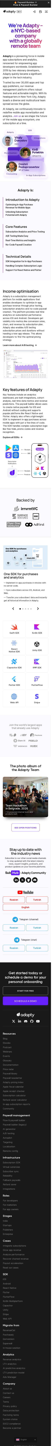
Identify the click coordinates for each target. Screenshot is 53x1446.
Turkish (37, 899)
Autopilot (7, 1137)
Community (8, 1107)
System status (10, 1418)
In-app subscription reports (16, 1103)
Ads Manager (9, 1376)
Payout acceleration (13, 1262)
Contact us (8, 1392)
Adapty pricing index (13, 1081)
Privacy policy (10, 1405)
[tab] (20, 609)
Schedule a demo (25, 1000)
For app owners (10, 1208)
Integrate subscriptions (14, 1244)
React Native (9, 1287)
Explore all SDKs (11, 437)
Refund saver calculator (15, 1099)
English (25, 906)
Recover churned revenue (16, 1257)
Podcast (7, 1046)
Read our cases (10, 1266)
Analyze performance (13, 1253)
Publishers (8, 1228)
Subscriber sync (11, 1170)
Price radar (8, 1068)
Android (7, 1282)
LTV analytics (9, 1363)
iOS (4, 1278)
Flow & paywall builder (14, 1119)
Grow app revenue (12, 1249)
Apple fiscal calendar (13, 1085)
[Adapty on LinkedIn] (16, 879)
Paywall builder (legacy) (15, 1123)
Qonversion (8, 1338)
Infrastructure (11, 1157)
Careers (6, 1396)
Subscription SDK (11, 1161)
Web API (7, 1317)
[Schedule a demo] (40, 12)
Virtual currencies (11, 1166)
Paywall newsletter (12, 1077)
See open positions (26, 827)
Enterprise (8, 1233)
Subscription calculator (14, 1094)
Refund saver (9, 1183)
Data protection (11, 1409)
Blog (5, 1037)
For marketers (10, 1204)
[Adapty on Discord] (35, 879)
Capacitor (8, 1304)
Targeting (7, 1141)
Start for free (25, 990)
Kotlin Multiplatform (13, 1300)
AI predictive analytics (14, 1367)
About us (7, 1387)
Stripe (6, 1313)
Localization (9, 1145)
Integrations (9, 1188)
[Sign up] (34, 12)
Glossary (7, 1059)
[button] (6, 794)
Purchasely (8, 1333)
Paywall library (10, 1072)
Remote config (10, 1150)
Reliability (7, 1174)
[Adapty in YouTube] (38, 1020)
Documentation (10, 1064)
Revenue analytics (12, 1358)
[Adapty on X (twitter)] (22, 879)
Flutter (6, 1291)
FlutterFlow (8, 1296)
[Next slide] (38, 609)
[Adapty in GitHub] (32, 1020)
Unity (5, 1309)
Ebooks (6, 1042)
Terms (6, 1400)
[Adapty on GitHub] (28, 879)
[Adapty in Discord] (26, 1020)
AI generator (9, 1128)
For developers (10, 1199)
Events (6, 1055)
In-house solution (11, 1347)
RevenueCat (9, 1329)
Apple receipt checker (14, 1090)
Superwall (7, 1342)
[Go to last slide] (13, 609)
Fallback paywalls (11, 1179)
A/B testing (8, 1132)
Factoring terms (11, 1414)
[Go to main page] (9, 11)
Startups (7, 1224)
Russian (14, 899)
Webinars (7, 1050)
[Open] (46, 12)
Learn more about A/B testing (18, 345)
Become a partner (12, 1427)
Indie (5, 1220)
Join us (17, 116)
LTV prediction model (13, 1371)
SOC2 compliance (12, 1422)
